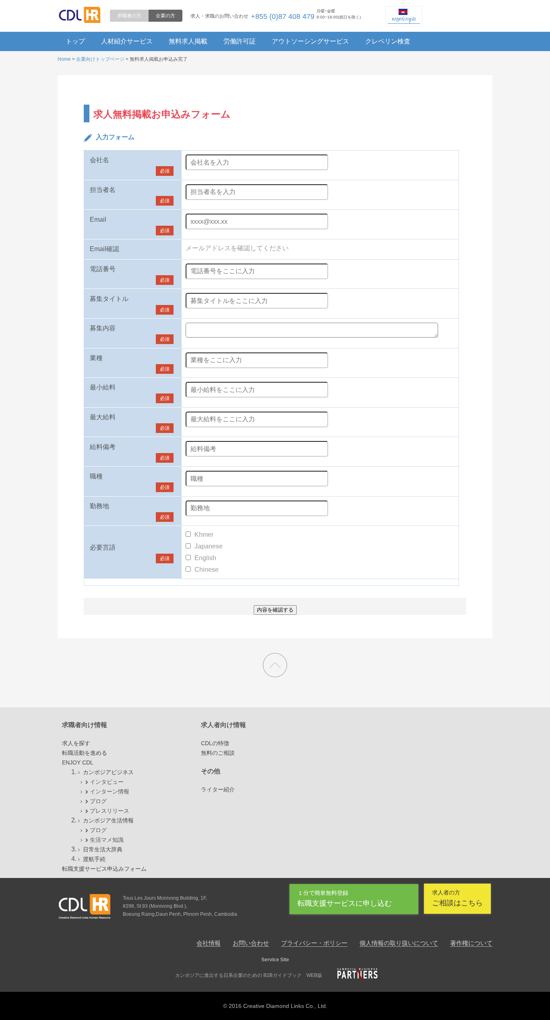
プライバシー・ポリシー (314, 943)
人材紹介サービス (127, 41)
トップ (75, 41)
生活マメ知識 (107, 840)
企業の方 (165, 16)
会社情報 (208, 943)
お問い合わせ (251, 943)
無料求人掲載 (188, 41)
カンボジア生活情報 (108, 820)
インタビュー (107, 782)
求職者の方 (129, 16)
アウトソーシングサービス (310, 41)
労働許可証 (239, 41)
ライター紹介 (218, 789)
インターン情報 (109, 791)
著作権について (471, 943)
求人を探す (76, 743)
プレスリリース (109, 811)
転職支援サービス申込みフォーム (104, 868)
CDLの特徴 (215, 743)
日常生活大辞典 (102, 849)
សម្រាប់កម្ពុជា (404, 19)
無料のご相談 (218, 753)
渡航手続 (94, 859)
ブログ (98, 801)
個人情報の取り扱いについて (399, 943)
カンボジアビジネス (108, 772)
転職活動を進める (84, 753)
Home (64, 59)
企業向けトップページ (100, 59)
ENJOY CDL (77, 762)
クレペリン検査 (387, 41)
